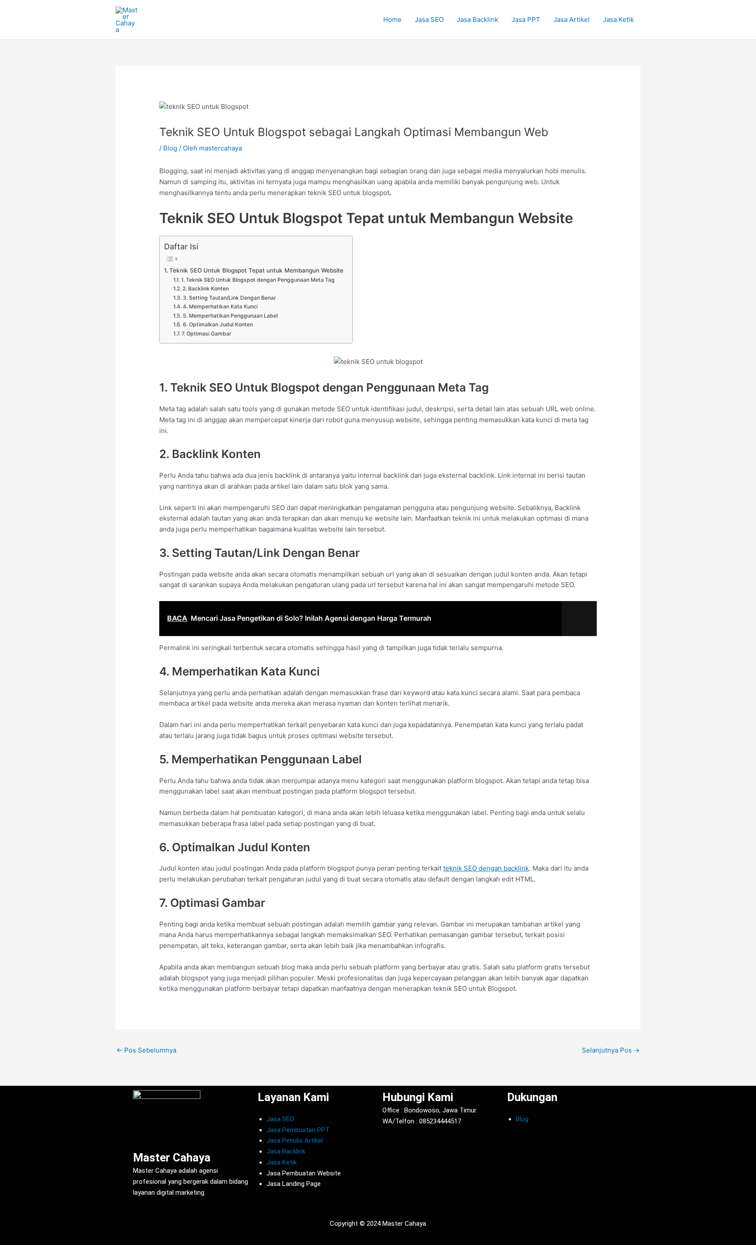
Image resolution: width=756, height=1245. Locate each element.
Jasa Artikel (571, 19)
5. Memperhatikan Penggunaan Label (230, 315)
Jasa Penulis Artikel (294, 1140)
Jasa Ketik (618, 19)
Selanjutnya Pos (611, 1050)
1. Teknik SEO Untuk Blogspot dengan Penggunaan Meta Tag (257, 279)
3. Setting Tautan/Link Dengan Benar (229, 297)
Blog (170, 148)
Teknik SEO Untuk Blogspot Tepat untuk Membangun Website (256, 270)
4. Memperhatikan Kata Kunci (220, 306)
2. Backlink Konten (205, 288)
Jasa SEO (429, 19)
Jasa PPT (525, 19)
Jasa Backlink (477, 19)
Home (392, 19)
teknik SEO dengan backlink (486, 868)
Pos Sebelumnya (146, 1050)
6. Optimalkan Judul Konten (217, 324)
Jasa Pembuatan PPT (297, 1130)
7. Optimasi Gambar (206, 333)
